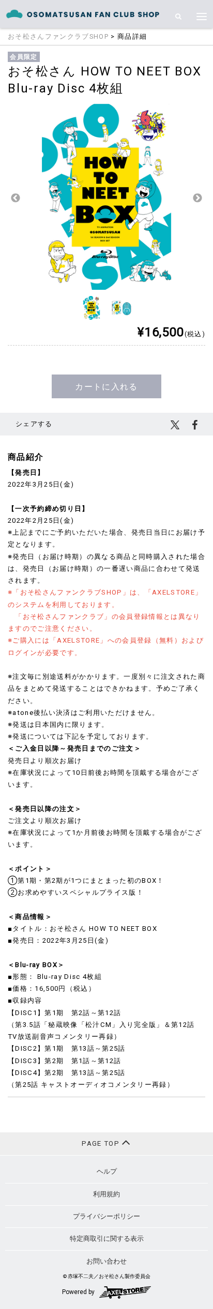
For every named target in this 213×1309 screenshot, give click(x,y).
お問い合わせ (106, 1261)
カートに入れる (106, 387)
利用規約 (106, 1194)
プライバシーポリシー (106, 1216)
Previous (15, 198)
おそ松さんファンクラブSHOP (58, 36)
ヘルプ (107, 1171)
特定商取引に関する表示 (107, 1238)
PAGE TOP (101, 1143)
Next (197, 198)
